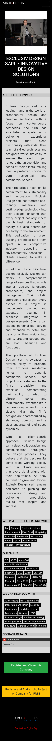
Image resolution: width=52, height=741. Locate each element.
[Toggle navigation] (46, 4)
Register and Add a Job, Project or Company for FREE (26, 691)
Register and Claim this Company (26, 667)
